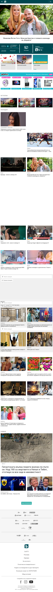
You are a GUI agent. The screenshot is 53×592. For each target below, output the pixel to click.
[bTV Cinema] (32, 512)
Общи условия (26, 574)
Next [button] (50, 102)
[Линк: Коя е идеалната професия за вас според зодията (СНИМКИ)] (39, 393)
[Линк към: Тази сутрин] (40, 62)
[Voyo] (17, 523)
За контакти (26, 561)
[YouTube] (31, 581)
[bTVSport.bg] (34, 524)
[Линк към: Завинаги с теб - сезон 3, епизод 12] (13, 237)
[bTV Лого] (26, 546)
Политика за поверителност (26, 564)
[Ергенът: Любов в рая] (26, 102)
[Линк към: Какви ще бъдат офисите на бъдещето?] (39, 237)
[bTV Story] (28, 515)
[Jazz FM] (34, 535)
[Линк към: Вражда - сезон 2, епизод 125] (13, 169)
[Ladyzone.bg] (25, 523)
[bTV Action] (18, 515)
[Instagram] (26, 581)
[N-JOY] (18, 535)
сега (3, 46)
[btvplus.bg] (17, 520)
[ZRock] (30, 539)
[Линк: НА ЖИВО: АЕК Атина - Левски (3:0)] (13, 488)
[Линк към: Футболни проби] (24, 62)
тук (51, 74)
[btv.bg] (19, 512)
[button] (26, 33)
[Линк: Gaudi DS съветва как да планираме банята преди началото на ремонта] (13, 319)
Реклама (26, 555)
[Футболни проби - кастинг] (9, 102)
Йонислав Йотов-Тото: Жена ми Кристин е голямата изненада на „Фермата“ (26, 39)
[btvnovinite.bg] (26, 520)
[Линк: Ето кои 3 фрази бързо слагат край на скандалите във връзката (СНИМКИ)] (13, 368)
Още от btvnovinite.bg (26, 503)
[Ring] (36, 515)
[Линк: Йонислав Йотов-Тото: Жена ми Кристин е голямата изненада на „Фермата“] (26, 20)
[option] (9, 102)
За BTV (26, 551)
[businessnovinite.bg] (36, 520)
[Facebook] (21, 581)
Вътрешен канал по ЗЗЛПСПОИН (26, 571)
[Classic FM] (23, 540)
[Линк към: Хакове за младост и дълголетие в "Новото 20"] (39, 261)
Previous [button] (3, 102)
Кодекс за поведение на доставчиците (26, 567)
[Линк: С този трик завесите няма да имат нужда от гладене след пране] (13, 343)
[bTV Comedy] (25, 512)
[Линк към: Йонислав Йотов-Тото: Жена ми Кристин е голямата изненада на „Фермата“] (39, 169)
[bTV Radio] (27, 535)
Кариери (26, 558)
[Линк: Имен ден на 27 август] (39, 343)
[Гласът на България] (44, 102)
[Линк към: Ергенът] (8, 62)
